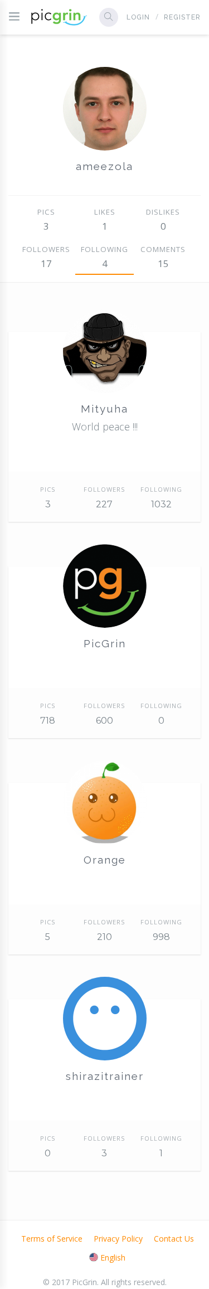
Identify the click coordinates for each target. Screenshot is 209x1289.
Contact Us (174, 1238)
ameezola (104, 166)
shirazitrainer (105, 1076)
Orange (105, 860)
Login (138, 17)
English (112, 1257)
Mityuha (104, 409)
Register (182, 17)
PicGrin (105, 643)
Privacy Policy (118, 1238)
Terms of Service (51, 1238)
